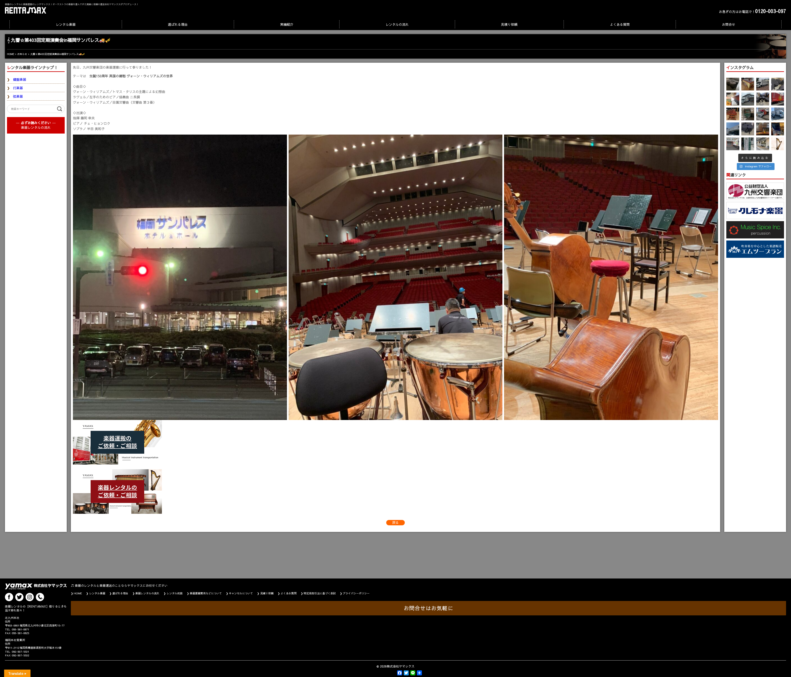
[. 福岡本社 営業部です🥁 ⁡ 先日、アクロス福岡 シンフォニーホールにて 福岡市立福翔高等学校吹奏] (747, 114)
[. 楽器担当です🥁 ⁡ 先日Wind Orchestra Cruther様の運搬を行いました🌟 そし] (777, 128)
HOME (78, 593)
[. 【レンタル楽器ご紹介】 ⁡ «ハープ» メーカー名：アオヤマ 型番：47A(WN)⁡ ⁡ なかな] (777, 143)
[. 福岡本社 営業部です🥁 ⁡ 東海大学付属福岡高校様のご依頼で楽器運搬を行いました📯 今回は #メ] (747, 99)
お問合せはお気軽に (428, 608)
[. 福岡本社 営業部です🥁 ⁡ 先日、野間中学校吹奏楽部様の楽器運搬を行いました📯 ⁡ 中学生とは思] (762, 114)
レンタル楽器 (66, 24)
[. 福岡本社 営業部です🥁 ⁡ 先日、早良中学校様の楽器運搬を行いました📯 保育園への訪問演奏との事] (777, 114)
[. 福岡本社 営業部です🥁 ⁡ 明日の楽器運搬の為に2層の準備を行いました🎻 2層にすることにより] (777, 99)
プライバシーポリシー (356, 593)
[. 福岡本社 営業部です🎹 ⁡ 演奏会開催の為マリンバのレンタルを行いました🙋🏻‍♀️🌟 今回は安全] (747, 84)
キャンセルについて (241, 593)
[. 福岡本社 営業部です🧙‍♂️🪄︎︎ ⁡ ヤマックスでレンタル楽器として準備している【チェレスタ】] (732, 99)
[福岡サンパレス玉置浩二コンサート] (396, 277)
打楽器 (18, 88)
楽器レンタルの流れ (36, 127)
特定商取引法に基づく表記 (320, 593)
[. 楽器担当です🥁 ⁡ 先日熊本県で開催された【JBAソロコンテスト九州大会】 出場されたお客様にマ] (762, 128)
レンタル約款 (175, 593)
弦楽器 (18, 96)
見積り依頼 (509, 24)
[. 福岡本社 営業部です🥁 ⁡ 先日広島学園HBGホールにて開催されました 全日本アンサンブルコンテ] (732, 128)
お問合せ (728, 24)
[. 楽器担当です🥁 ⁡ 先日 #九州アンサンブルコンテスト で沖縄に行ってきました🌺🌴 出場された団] (747, 143)
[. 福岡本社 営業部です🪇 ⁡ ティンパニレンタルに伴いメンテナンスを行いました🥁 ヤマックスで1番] (747, 128)
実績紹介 (286, 24)
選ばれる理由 (178, 24)
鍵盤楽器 (19, 79)
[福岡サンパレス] (180, 277)
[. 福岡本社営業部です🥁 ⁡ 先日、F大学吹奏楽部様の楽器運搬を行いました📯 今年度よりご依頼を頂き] (762, 84)
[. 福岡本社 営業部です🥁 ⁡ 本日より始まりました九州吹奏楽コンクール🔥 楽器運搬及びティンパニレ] (732, 84)
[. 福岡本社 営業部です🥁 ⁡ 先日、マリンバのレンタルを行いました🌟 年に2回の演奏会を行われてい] (732, 114)
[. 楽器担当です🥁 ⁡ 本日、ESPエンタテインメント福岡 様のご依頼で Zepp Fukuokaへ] (762, 143)
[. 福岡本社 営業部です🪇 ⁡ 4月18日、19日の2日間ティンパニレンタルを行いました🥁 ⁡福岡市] (762, 99)
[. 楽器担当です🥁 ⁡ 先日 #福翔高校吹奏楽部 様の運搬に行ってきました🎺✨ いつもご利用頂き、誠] (732, 143)
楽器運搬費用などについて (206, 593)
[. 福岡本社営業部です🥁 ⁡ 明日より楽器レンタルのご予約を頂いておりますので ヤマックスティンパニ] (777, 84)
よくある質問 (620, 24)
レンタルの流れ (397, 24)
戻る (395, 522)
